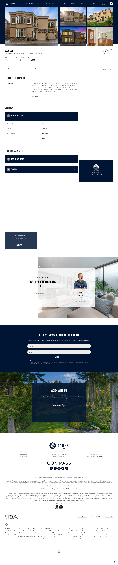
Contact (92, 3)
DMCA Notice (59, 503)
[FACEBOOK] (55, 468)
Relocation (82, 3)
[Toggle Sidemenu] (111, 3)
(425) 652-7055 (97, 172)
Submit (57, 357)
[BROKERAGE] (66, 468)
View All (100, 37)
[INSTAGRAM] (51, 468)
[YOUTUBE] (59, 468)
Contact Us (105, 4)
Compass (52, 493)
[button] (107, 69)
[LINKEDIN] (62, 468)
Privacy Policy (51, 363)
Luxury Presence (82, 517)
